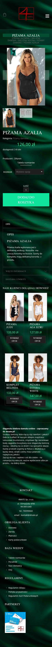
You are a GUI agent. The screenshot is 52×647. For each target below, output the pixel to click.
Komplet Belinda (12, 386)
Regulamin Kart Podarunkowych (23, 596)
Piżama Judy (11, 325)
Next (46, 75)
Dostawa (12, 527)
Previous (5, 75)
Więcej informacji (16, 271)
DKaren (17, 158)
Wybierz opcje (14, 339)
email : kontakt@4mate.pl (26, 515)
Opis (8, 224)
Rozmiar (7, 172)
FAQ (10, 569)
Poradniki (12, 561)
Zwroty (11, 531)
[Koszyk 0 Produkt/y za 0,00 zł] (3, 15)
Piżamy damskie (20, 138)
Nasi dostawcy (15, 565)
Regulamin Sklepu (16, 587)
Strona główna (21, 38)
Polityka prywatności (17, 591)
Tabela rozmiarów (26, 162)
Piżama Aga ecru (36, 325)
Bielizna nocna (26, 40)
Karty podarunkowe (17, 539)
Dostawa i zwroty (16, 279)
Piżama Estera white (35, 387)
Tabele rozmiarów (16, 557)
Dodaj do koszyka (26, 199)
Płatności (12, 535)
